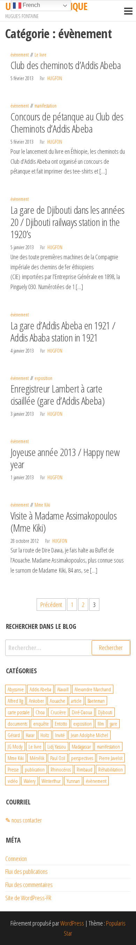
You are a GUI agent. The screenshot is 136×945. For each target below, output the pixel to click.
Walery (30, 780)
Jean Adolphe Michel (89, 735)
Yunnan (73, 780)
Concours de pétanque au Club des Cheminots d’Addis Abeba (66, 122)
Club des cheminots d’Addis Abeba (65, 65)
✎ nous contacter (23, 820)
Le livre (40, 54)
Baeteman (96, 700)
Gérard (14, 735)
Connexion (16, 858)
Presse (13, 769)
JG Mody (15, 746)
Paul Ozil (57, 757)
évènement (19, 54)
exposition (43, 378)
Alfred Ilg (15, 700)
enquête (41, 723)
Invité (60, 735)
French (30, 5)
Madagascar (81, 746)
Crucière (58, 712)
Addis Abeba (40, 689)
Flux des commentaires (29, 884)
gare (113, 723)
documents (17, 723)
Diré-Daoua (82, 712)
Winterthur (51, 780)
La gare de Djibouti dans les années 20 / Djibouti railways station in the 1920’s (67, 222)
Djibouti (105, 712)
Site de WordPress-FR (28, 898)
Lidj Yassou (56, 746)
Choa (40, 712)
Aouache (57, 700)
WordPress (72, 923)
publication (35, 769)
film (101, 723)
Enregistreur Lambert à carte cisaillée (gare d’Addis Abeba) (57, 394)
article (76, 700)
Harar (30, 735)
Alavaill (63, 689)
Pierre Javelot (110, 757)
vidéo (13, 780)
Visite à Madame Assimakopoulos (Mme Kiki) (63, 521)
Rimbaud (84, 769)
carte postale (19, 712)
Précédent (51, 604)
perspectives (82, 757)
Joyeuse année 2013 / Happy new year (64, 458)
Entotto (61, 723)
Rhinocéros (61, 769)
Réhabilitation (110, 769)
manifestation (45, 105)
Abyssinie (16, 689)
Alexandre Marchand (93, 689)
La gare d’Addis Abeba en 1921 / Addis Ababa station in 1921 (62, 331)
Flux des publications (26, 871)
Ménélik (37, 757)
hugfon (54, 78)
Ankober (36, 700)
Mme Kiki (42, 504)
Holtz (44, 735)
